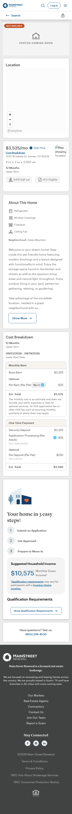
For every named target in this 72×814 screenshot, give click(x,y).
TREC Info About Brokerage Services (35, 775)
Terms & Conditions (35, 761)
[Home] (13, 5)
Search (15, 15)
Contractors (36, 706)
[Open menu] (65, 5)
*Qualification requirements (27, 581)
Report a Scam (36, 723)
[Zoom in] (10, 114)
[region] (36, 100)
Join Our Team (36, 717)
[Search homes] (43, 5)
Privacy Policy (35, 768)
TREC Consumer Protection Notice (36, 782)
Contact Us (36, 712)
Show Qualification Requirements (33, 610)
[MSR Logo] (36, 657)
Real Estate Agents (36, 701)
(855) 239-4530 (36, 634)
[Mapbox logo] (14, 131)
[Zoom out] (10, 119)
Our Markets (36, 695)
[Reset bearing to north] (10, 124)
